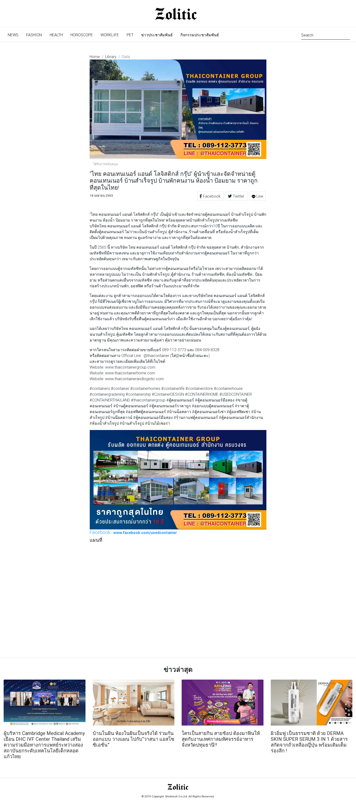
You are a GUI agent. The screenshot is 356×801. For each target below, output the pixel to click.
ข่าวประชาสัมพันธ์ (157, 34)
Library (110, 56)
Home (95, 56)
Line (259, 196)
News (15, 34)
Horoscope (81, 34)
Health (56, 34)
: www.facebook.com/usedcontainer (133, 532)
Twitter (238, 196)
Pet (130, 34)
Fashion (34, 34)
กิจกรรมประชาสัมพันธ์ (199, 34)
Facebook (212, 196)
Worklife (110, 34)
